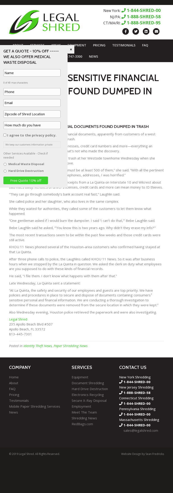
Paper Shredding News (70, 345)
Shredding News (84, 418)
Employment (81, 406)
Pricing (99, 45)
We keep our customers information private (28, 144)
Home (14, 377)
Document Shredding (88, 383)
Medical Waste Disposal (26, 164)
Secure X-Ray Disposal (89, 400)
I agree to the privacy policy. (31, 135)
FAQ (145, 45)
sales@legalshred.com (140, 430)
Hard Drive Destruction (90, 388)
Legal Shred (18, 319)
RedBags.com (82, 424)
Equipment (77, 45)
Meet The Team (84, 412)
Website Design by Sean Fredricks (142, 454)
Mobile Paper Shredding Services (34, 406)
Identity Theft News (37, 345)
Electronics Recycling (88, 394)
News (93, 56)
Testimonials (123, 45)
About (13, 383)
